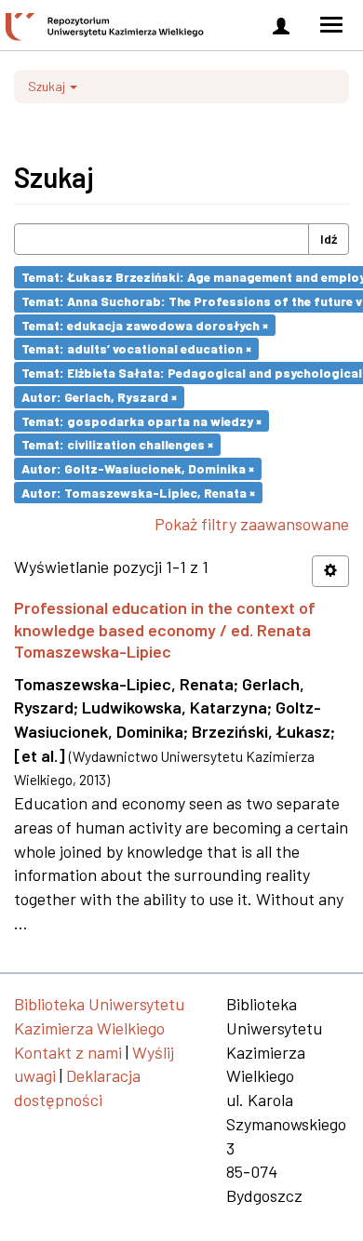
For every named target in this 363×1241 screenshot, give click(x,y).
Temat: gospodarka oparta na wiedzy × (141, 420)
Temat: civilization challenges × (117, 444)
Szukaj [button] (48, 86)
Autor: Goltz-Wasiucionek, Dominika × (137, 468)
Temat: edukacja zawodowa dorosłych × (144, 324)
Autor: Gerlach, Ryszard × (99, 397)
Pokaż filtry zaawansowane (252, 524)
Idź (328, 239)
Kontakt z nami (68, 1052)
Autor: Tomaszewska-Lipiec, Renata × (138, 492)
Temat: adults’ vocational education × (136, 348)
